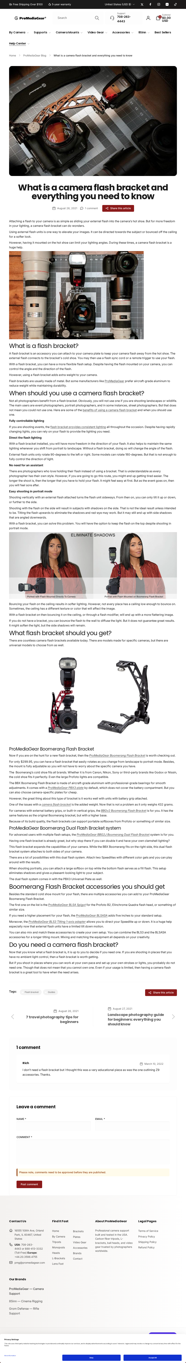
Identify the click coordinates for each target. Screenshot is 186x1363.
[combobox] (78, 18)
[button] (166, 18)
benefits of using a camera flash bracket (110, 410)
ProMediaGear (114, 381)
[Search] (97, 18)
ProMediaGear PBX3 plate (66, 788)
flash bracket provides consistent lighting (78, 427)
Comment (24, 1137)
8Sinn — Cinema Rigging (26, 1301)
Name (21, 1118)
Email (100, 1118)
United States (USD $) (118, 4)
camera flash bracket (56, 804)
